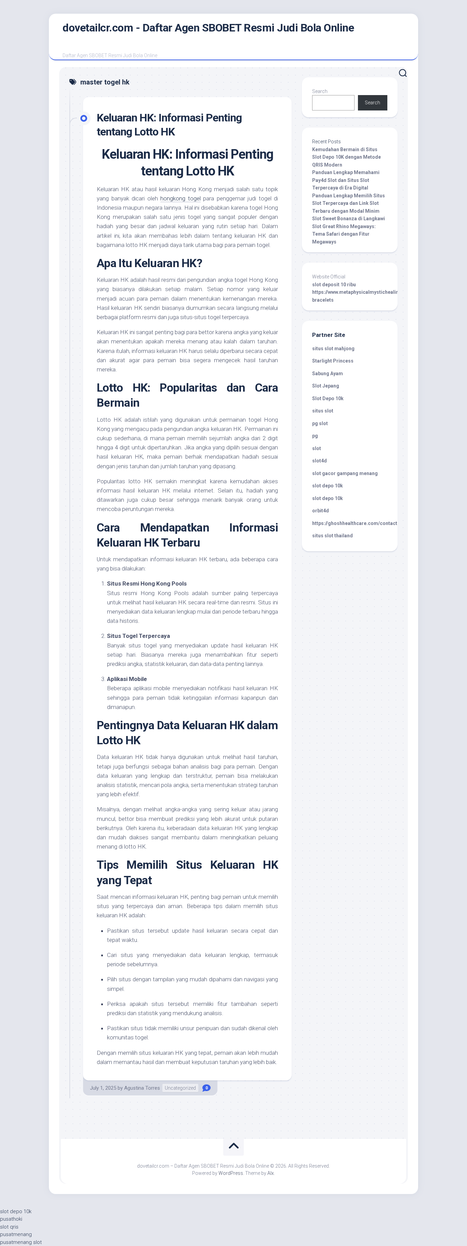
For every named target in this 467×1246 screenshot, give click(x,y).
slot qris (9, 1227)
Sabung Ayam (327, 373)
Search (320, 91)
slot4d (319, 460)
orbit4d (320, 510)
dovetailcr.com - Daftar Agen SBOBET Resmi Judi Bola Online (208, 27)
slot (316, 448)
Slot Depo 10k (328, 398)
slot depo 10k (327, 485)
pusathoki (11, 1219)
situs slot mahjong (333, 348)
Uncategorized (180, 1088)
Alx (270, 1173)
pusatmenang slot (21, 1242)
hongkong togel (180, 198)
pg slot (320, 423)
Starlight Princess (332, 361)
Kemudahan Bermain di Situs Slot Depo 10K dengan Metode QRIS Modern (346, 157)
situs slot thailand (332, 535)
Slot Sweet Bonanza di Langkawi (348, 218)
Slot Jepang (325, 386)
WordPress (230, 1173)
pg (315, 435)
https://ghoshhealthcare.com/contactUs (357, 523)
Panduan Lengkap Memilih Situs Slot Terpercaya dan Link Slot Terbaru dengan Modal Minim (348, 203)
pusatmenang (16, 1234)
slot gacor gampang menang (345, 473)
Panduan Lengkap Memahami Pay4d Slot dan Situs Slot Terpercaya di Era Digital (345, 180)
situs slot (322, 411)
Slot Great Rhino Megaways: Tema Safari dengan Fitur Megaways (344, 234)
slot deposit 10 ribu (334, 284)
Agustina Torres (142, 1088)
